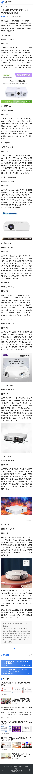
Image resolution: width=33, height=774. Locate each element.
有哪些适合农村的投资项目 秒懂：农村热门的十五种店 (21, 700)
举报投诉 (21, 766)
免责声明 (3, 766)
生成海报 (6, 655)
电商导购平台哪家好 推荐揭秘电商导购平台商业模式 (16, 723)
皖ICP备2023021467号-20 (25, 770)
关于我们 (15, 766)
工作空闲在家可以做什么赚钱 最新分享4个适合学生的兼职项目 (16, 739)
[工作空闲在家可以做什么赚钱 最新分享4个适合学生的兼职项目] (16, 745)
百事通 (3, 17)
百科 (20, 17)
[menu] (30, 2)
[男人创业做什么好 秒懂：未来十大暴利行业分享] (6, 756)
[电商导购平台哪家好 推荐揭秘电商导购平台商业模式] (16, 729)
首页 (2, 6)
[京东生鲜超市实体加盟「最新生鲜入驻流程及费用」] (16, 690)
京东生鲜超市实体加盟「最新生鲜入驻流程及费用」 (16, 684)
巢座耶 (12, 770)
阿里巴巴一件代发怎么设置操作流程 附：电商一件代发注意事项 (16, 709)
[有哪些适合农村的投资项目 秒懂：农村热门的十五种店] (6, 701)
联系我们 (27, 766)
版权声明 (9, 766)
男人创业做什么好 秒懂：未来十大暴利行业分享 (21, 755)
